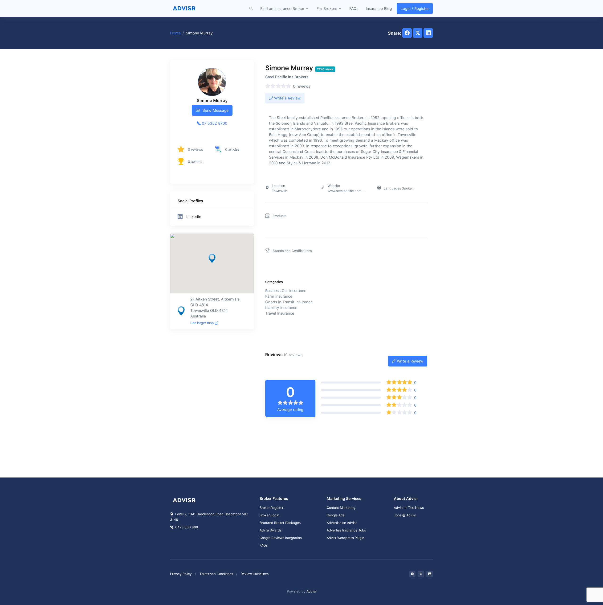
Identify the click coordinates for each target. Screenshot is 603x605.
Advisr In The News (409, 508)
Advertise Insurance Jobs (346, 530)
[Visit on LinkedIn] (429, 574)
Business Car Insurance (285, 290)
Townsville (280, 191)
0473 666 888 (186, 527)
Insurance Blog (379, 8)
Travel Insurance (279, 313)
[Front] (184, 8)
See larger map (202, 323)
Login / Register (415, 8)
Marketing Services (344, 498)
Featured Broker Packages (280, 523)
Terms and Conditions (216, 574)
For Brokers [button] (327, 8)
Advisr (311, 591)
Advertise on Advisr (342, 523)
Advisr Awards (270, 530)
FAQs (353, 8)
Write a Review (287, 98)
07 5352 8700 (214, 123)
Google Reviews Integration (281, 538)
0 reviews (195, 149)
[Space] (184, 500)
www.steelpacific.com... (346, 191)
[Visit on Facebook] (412, 574)
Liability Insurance (281, 307)
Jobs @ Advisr (405, 515)
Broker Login (269, 515)
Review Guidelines (255, 574)
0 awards (195, 162)
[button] (251, 8)
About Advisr (406, 498)
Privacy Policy (181, 574)
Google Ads (335, 515)
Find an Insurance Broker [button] (282, 8)
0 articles (232, 149)
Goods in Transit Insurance (289, 302)
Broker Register (271, 508)
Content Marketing (341, 508)
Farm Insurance (278, 296)
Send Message (214, 110)
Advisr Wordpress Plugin (345, 538)
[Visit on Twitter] (421, 574)
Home (175, 33)
